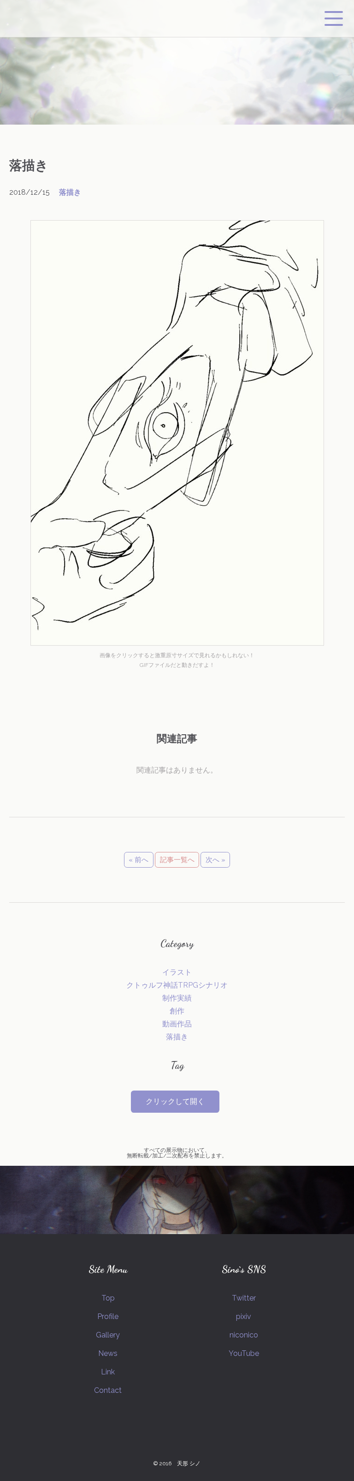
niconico (244, 1335)
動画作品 (177, 1023)
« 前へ (138, 860)
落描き (70, 192)
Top (108, 1298)
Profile (107, 1316)
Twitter (244, 1298)
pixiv (243, 1316)
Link (108, 1371)
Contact (108, 1390)
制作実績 (177, 998)
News (108, 1353)
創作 (177, 1011)
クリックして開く (175, 1101)
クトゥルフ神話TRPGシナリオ (177, 985)
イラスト (177, 972)
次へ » (215, 860)
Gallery (108, 1335)
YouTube (244, 1353)
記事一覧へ (177, 860)
